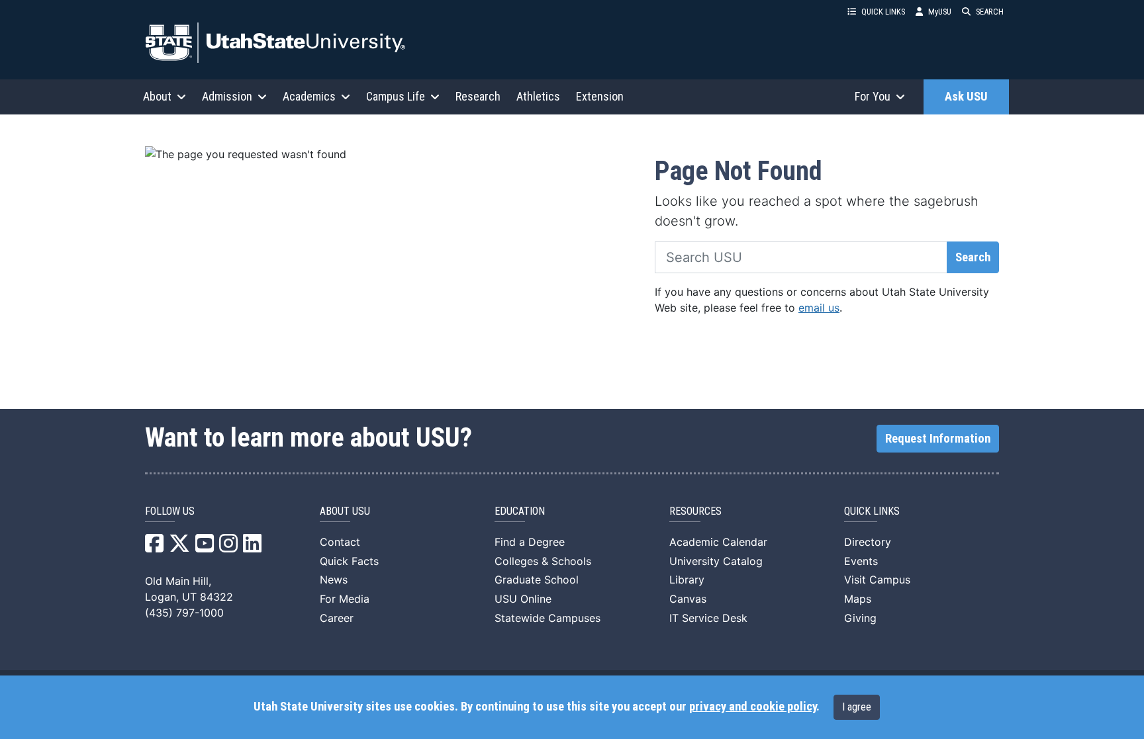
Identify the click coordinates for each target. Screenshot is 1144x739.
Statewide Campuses (547, 618)
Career (337, 618)
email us (818, 307)
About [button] (157, 96)
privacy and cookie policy (752, 706)
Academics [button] (309, 96)
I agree (856, 707)
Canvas (687, 598)
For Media (344, 598)
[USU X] (179, 547)
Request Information (937, 438)
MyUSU (939, 12)
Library (686, 579)
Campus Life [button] (395, 96)
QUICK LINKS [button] (883, 12)
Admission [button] (227, 96)
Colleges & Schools (543, 561)
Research (478, 96)
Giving (860, 618)
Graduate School (537, 579)
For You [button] (872, 96)
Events (861, 561)
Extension (600, 96)
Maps (857, 598)
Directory (867, 541)
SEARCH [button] (990, 12)
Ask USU (966, 96)
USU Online (523, 598)
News (334, 579)
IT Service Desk (708, 618)
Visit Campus (877, 579)
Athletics (538, 96)
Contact (340, 541)
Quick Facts (349, 561)
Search (972, 257)
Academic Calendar (718, 541)
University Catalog (716, 561)
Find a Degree (530, 541)
